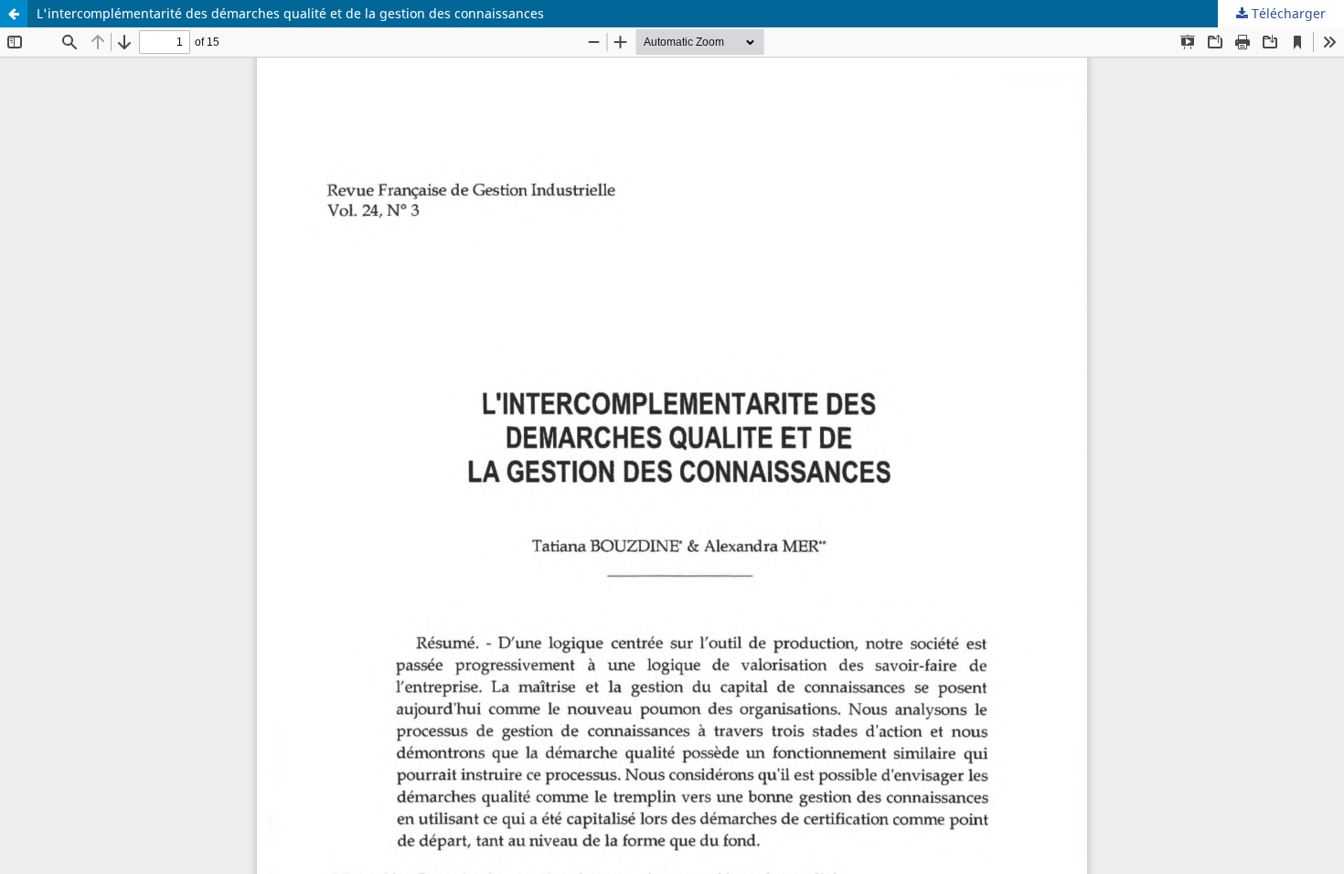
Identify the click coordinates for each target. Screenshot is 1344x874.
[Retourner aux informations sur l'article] (13, 13)
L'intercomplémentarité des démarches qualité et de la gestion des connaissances (290, 13)
